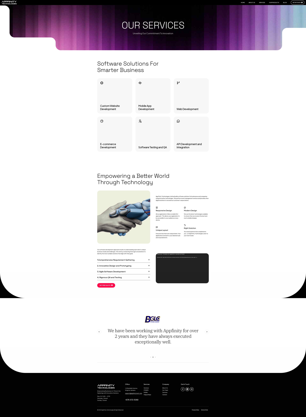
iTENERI (146, 390)
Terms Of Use (204, 409)
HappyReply (147, 394)
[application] (182, 268)
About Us (252, 2)
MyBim (146, 392)
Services (262, 2)
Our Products (274, 2)
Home (243, 2)
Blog (285, 2)
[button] (99, 332)
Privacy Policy (195, 409)
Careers (164, 394)
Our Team (165, 390)
